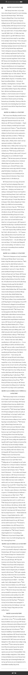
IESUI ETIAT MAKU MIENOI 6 (13, 2)
